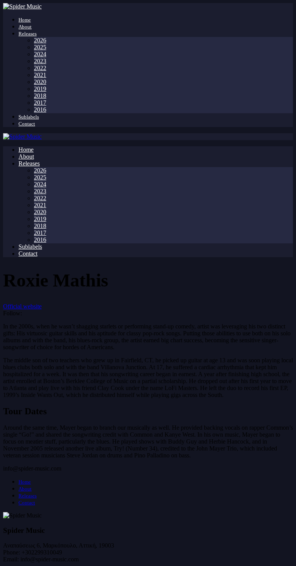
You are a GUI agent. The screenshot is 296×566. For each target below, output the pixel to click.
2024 (40, 54)
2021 (40, 75)
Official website (22, 306)
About (25, 27)
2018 (40, 95)
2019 (40, 88)
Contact (26, 124)
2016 (40, 109)
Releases (27, 34)
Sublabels (28, 117)
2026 (40, 40)
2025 (40, 47)
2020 (40, 82)
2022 (40, 68)
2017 (40, 102)
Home (24, 20)
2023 (40, 61)
